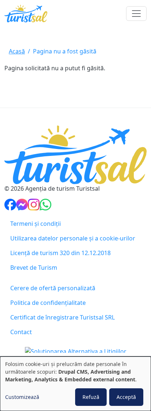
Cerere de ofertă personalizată (52, 288)
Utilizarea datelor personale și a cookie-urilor (72, 238)
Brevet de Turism (33, 268)
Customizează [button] (22, 396)
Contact (21, 332)
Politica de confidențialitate (48, 303)
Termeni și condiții (35, 224)
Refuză (90, 396)
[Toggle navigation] (136, 13)
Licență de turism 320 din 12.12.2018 (60, 253)
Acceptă (126, 396)
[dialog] (75, 383)
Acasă (17, 51)
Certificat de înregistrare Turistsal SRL (62, 317)
